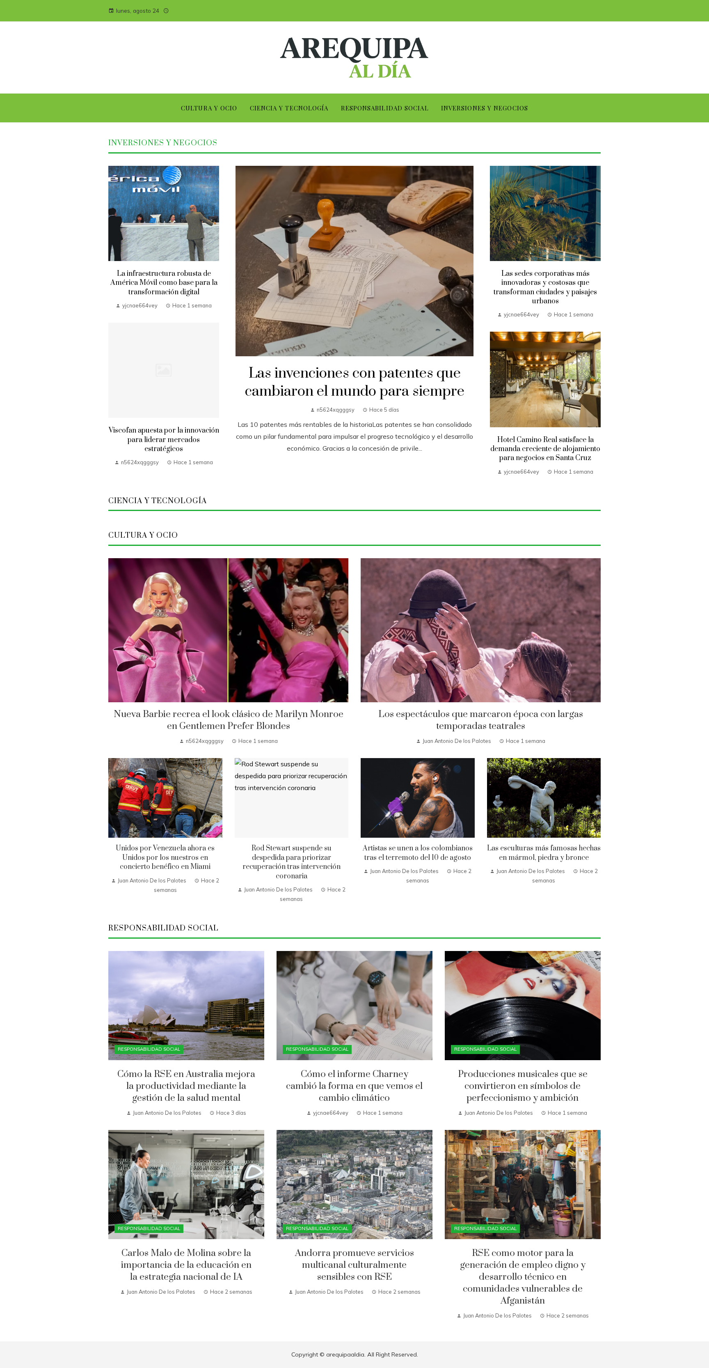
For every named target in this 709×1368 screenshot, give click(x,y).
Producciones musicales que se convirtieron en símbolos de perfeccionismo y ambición (523, 1086)
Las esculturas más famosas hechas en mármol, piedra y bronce (544, 853)
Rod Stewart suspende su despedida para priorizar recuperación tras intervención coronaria (291, 862)
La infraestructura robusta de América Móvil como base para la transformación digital (163, 283)
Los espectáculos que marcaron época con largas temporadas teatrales (480, 720)
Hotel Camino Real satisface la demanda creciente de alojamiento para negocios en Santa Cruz (545, 449)
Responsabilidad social (149, 1049)
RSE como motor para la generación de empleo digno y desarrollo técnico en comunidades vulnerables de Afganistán (522, 1277)
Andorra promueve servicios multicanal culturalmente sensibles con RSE (354, 1265)
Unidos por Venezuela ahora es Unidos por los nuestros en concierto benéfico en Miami (165, 857)
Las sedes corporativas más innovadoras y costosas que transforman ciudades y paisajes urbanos (545, 287)
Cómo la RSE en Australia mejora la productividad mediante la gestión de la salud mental (186, 1086)
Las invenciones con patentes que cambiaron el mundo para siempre (354, 382)
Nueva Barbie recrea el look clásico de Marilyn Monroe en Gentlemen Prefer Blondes (228, 720)
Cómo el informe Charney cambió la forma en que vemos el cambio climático (354, 1086)
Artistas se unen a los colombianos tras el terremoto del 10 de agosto (418, 853)
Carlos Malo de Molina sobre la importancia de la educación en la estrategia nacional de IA (186, 1265)
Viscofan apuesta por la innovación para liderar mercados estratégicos (164, 440)
